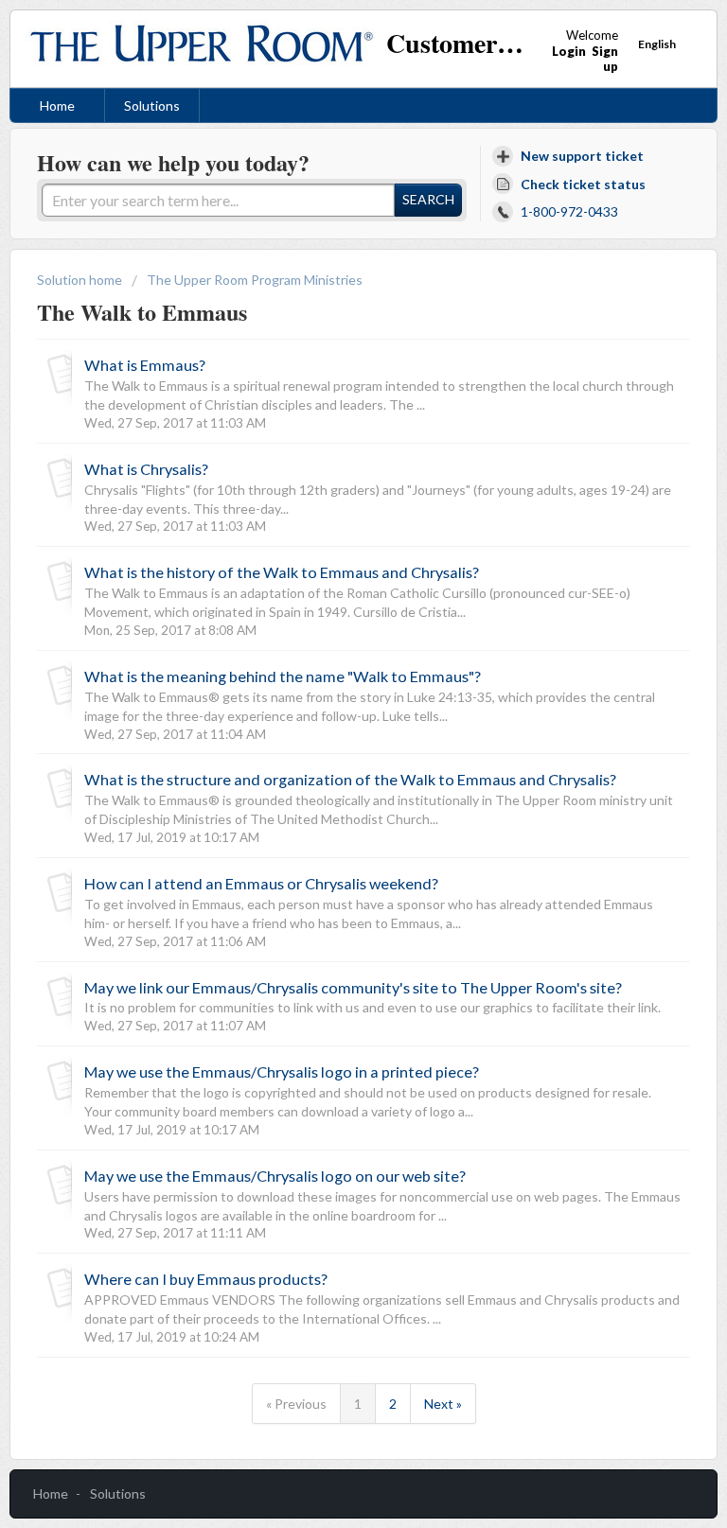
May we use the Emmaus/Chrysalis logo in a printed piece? (281, 1071)
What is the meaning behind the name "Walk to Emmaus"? (282, 676)
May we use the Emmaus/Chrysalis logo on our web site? (275, 1176)
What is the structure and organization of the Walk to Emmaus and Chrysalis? (350, 779)
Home (57, 105)
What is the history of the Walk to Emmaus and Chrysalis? (281, 572)
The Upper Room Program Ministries (255, 280)
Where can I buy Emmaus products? (206, 1279)
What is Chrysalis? (146, 469)
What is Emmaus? (144, 365)
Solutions (152, 105)
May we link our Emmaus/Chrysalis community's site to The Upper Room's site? (353, 987)
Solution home (81, 280)
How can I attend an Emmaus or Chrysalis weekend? (261, 883)
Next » (443, 1404)
